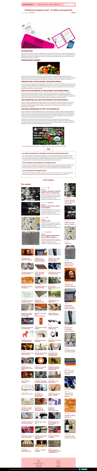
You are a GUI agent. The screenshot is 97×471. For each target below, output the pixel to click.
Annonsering (41, 4)
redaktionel (73, 12)
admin (48, 187)
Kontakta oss (55, 4)
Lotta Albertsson (50, 202)
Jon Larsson (31, 12)
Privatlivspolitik (84, 469)
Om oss (46, 4)
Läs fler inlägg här (48, 180)
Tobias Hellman (48, 232)
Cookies (50, 4)
